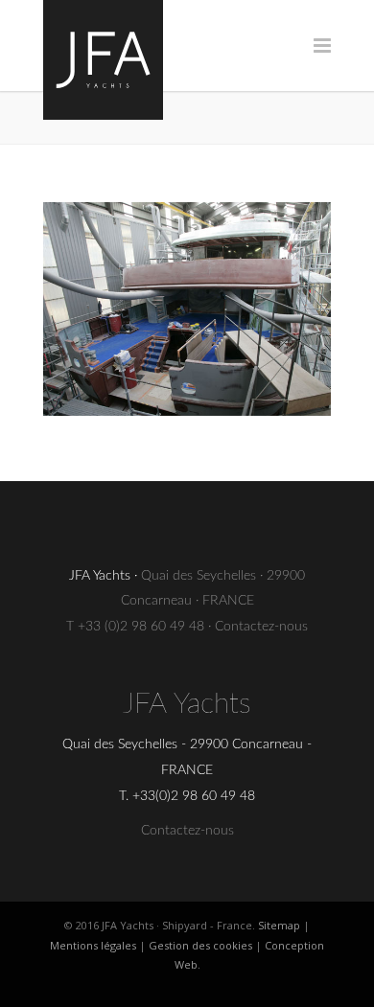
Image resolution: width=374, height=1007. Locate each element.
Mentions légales (93, 945)
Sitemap (279, 925)
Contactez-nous (261, 626)
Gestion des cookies (200, 945)
